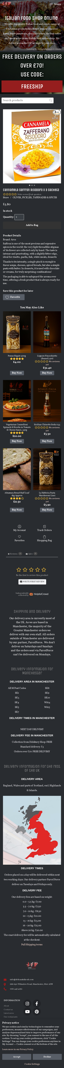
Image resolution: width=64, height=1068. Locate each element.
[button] (14, 297)
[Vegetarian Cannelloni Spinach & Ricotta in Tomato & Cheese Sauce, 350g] (17, 401)
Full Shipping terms (32, 944)
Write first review (33, 581)
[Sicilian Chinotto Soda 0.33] (47, 401)
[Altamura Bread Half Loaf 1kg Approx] (17, 469)
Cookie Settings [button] (32, 1064)
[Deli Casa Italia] (6, 4)
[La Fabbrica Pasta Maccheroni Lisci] (47, 469)
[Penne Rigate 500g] (17, 332)
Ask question (35, 194)
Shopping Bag (44, 540)
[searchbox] (27, 101)
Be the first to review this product (32, 575)
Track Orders (44, 530)
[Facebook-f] (37, 1003)
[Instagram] (27, 1003)
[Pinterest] (37, 1011)
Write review (23, 194)
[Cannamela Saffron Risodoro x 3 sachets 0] (32, 146)
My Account (19, 530)
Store (6, 197)
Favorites (19, 540)
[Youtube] (27, 1011)
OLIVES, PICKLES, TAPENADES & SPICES (35, 197)
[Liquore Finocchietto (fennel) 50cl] (47, 332)
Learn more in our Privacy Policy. (18, 1049)
